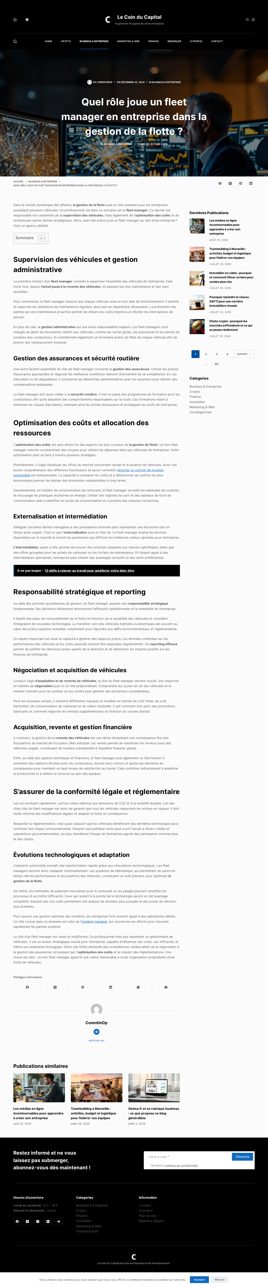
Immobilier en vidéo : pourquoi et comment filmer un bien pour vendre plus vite (231, 277)
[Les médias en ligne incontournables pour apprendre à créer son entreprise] (39, 1087)
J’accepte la (174, 1165)
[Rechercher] (15, 41)
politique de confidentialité (181, 1165)
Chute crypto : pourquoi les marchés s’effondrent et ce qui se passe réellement (230, 325)
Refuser (219, 1279)
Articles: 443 (96, 1040)
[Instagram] (37, 1221)
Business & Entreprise (94, 41)
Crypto (66, 41)
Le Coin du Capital (139, 17)
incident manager (94, 921)
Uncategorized (200, 412)
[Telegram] (58, 1221)
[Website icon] (96, 1032)
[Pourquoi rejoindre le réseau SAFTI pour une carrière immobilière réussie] (197, 302)
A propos (146, 1210)
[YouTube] (48, 1221)
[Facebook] (247, 19)
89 (216, 363)
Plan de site (147, 1216)
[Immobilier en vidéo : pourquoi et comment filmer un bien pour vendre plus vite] (197, 278)
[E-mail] (166, 987)
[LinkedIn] (251, 183)
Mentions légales (151, 1221)
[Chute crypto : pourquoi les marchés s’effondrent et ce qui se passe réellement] (197, 326)
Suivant (242, 354)
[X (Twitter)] (253, 19)
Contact (217, 41)
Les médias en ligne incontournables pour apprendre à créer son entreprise (38, 1113)
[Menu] (15, 20)
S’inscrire (242, 1157)
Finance (153, 41)
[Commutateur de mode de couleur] (27, 20)
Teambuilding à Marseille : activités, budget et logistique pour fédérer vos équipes (93, 1113)
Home (48, 41)
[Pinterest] (240, 183)
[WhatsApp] (138, 987)
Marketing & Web (128, 41)
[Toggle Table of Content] (40, 238)
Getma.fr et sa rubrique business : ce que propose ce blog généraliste (153, 1113)
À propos (196, 41)
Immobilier (174, 41)
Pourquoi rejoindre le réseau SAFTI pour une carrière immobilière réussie (229, 301)
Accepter (199, 1279)
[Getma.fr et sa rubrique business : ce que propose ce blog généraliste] (154, 1087)
